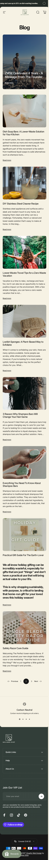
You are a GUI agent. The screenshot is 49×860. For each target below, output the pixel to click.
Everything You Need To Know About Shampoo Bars (22, 484)
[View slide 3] (26, 719)
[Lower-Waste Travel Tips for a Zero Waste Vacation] (24, 252)
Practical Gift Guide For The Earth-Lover (23, 555)
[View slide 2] (22, 719)
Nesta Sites (23, 851)
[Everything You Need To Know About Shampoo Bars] (24, 462)
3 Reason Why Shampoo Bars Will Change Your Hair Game (20, 415)
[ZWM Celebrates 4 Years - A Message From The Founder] (24, 62)
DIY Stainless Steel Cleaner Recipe (20, 203)
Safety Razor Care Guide (15, 648)
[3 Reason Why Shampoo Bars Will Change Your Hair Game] (24, 393)
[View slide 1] (19, 719)
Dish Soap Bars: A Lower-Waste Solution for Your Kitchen (23, 133)
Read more (9, 83)
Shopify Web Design (33, 849)
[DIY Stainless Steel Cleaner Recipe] (24, 183)
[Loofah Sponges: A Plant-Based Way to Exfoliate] (24, 321)
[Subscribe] (40, 792)
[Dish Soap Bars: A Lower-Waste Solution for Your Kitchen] (24, 111)
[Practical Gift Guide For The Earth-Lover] (24, 534)
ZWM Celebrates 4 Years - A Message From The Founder (24, 75)
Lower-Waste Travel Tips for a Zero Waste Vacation (24, 274)
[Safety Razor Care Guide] (24, 627)
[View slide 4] (29, 719)
